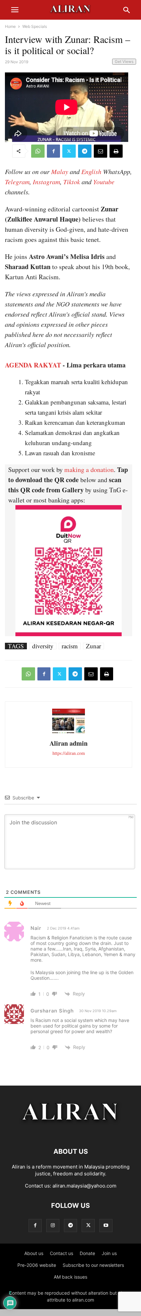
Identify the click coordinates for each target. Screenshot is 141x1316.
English (91, 171)
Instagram (46, 181)
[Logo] (70, 1132)
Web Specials (34, 26)
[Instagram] (52, 1225)
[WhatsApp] (38, 151)
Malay (59, 171)
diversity (42, 646)
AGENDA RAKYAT (33, 365)
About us (33, 1253)
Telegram (17, 181)
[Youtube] (105, 1225)
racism (70, 646)
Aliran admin (69, 743)
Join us (109, 1253)
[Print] (116, 151)
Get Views (124, 61)
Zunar (93, 646)
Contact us (61, 1253)
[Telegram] (84, 151)
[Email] (100, 151)
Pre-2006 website (36, 1265)
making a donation (89, 469)
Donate (87, 1253)
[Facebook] (53, 151)
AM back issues (70, 1277)
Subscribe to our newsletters (93, 1265)
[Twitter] (69, 151)
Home (10, 26)
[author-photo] (68, 732)
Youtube (103, 181)
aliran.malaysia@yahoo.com (84, 1186)
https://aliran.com (68, 753)
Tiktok (71, 181)
